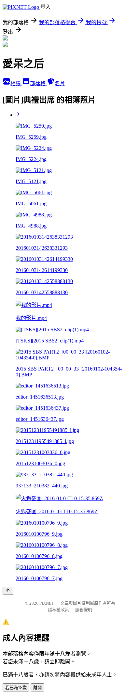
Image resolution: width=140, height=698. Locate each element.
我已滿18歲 (16, 687)
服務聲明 (83, 609)
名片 (60, 83)
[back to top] (8, 591)
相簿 (16, 83)
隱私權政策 (58, 609)
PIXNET (46, 603)
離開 (37, 687)
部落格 (38, 83)
